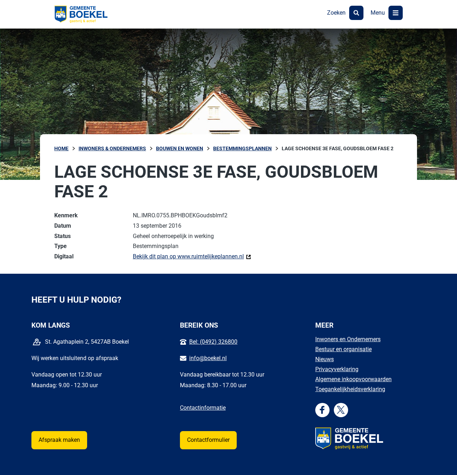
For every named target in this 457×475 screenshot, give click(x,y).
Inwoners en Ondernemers (348, 339)
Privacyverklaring (336, 369)
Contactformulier (208, 439)
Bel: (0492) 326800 (213, 341)
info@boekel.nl (208, 358)
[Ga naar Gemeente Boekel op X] (340, 409)
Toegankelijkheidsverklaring (350, 389)
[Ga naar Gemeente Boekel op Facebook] (322, 409)
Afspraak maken (59, 439)
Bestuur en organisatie (343, 349)
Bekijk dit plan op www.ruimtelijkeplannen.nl (192, 256)
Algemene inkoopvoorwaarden (353, 379)
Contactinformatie (203, 407)
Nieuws (324, 359)
